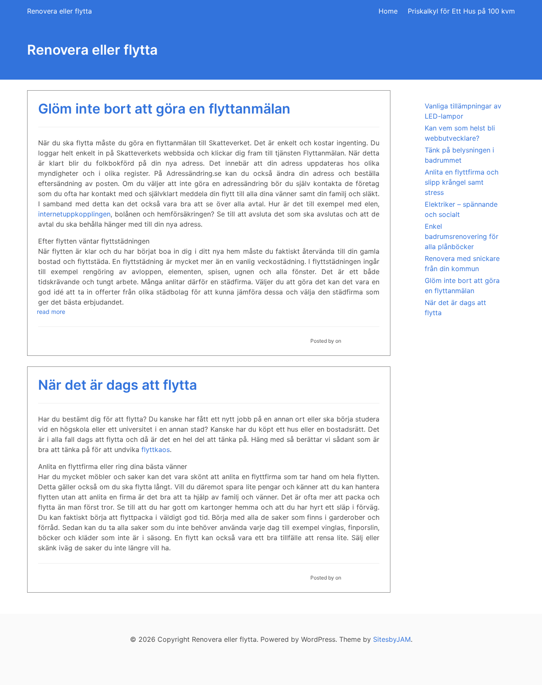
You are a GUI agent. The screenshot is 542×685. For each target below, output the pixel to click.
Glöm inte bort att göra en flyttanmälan (164, 108)
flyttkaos (155, 449)
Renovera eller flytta (59, 11)
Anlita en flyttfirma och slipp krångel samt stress (461, 182)
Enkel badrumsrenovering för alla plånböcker (461, 236)
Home (388, 11)
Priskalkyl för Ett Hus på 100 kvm (461, 11)
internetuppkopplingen (74, 214)
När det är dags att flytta (117, 385)
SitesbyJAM (392, 639)
